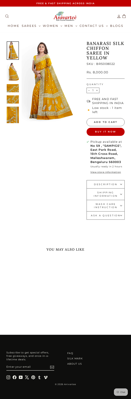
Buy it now (105, 131)
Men (70, 26)
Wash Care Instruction (105, 206)
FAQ (70, 353)
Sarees (30, 26)
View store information (105, 172)
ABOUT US (74, 363)
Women (51, 26)
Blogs (116, 26)
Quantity (95, 84)
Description (105, 184)
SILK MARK (75, 358)
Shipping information (106, 194)
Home (13, 26)
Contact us (92, 26)
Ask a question (105, 215)
